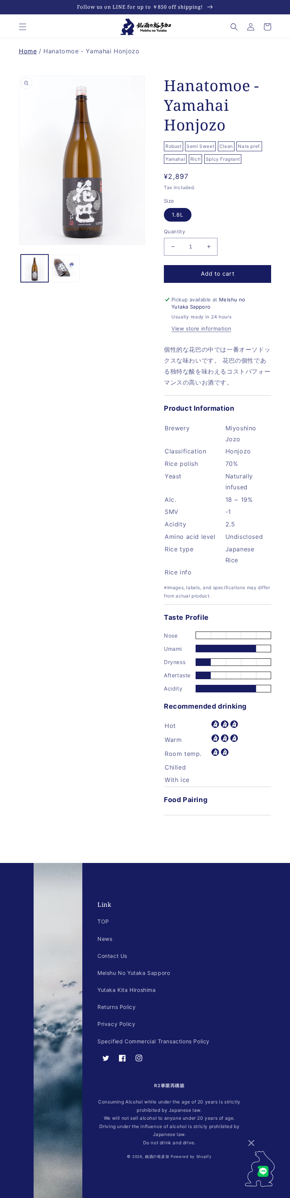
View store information (201, 328)
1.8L (178, 214)
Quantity (174, 231)
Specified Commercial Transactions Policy (153, 1041)
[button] (22, 27)
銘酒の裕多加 (157, 1156)
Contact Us (112, 956)
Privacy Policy (116, 1024)
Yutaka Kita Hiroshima (126, 990)
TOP (103, 921)
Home (28, 51)
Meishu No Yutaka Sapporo (133, 973)
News (104, 939)
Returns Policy (116, 1007)
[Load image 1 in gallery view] (34, 268)
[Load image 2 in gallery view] (66, 268)
